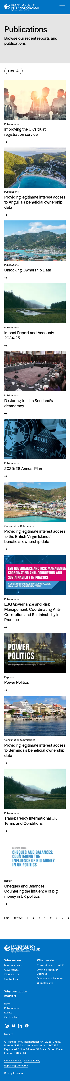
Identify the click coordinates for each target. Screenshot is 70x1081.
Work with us (12, 974)
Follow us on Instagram (6, 1025)
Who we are (12, 960)
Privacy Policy (32, 1060)
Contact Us (11, 979)
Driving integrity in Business (47, 971)
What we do (45, 960)
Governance (11, 969)
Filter (11, 71)
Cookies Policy (13, 1060)
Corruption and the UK (50, 965)
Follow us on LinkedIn (20, 1025)
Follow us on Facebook (26, 1025)
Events (8, 1012)
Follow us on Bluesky (13, 1025)
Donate (8, 1034)
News (7, 1003)
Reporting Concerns (16, 1065)
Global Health (45, 983)
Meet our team (13, 965)
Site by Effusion (13, 1073)
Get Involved (11, 1017)
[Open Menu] (62, 7)
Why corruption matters (15, 994)
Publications (11, 1008)
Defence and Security (50, 978)
